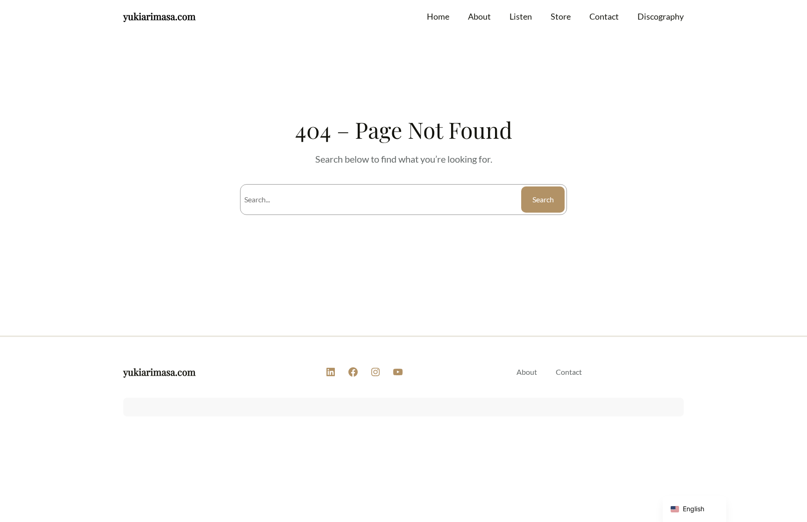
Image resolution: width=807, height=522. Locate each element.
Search (543, 199)
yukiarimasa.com (159, 16)
